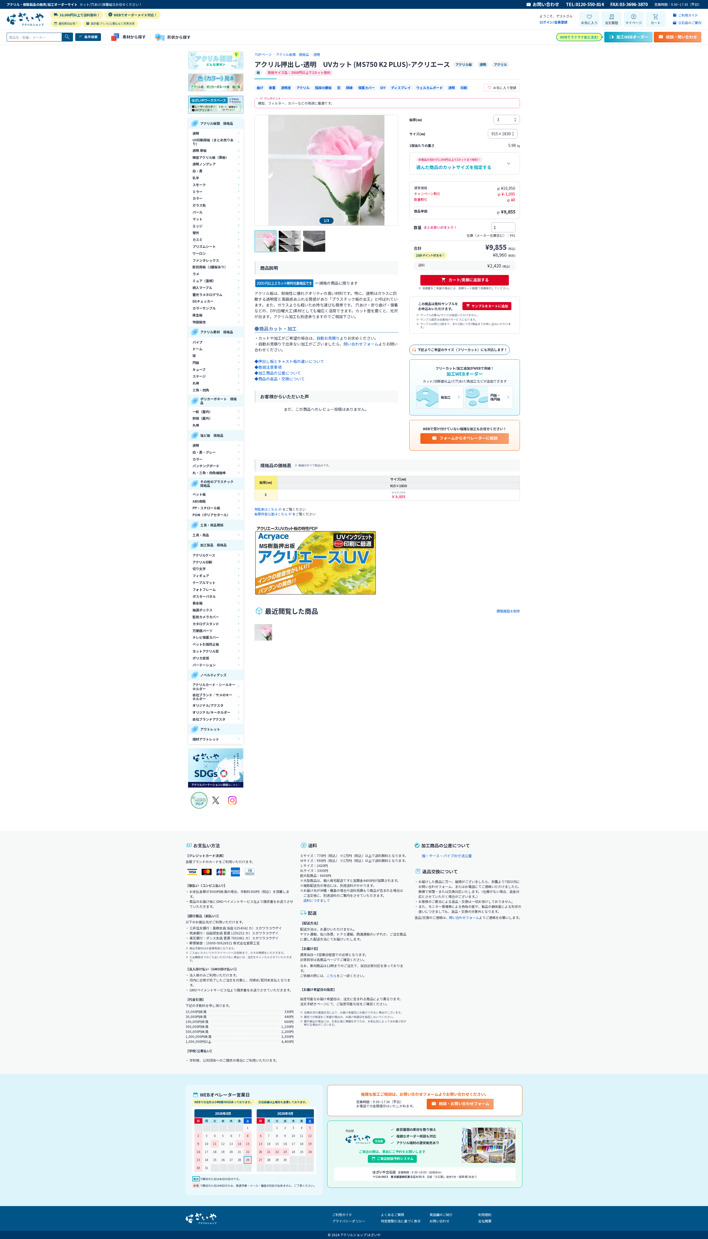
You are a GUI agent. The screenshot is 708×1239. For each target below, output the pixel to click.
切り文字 (199, 568)
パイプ (197, 342)
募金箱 (197, 603)
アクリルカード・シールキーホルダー (213, 686)
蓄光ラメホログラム (207, 294)
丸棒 (195, 383)
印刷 (463, 87)
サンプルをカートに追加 (490, 305)
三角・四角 (200, 390)
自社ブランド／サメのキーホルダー (212, 696)
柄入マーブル (202, 287)
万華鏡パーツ (202, 630)
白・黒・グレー (204, 452)
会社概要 (484, 1221)
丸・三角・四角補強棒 (209, 472)
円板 (195, 362)
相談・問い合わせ (681, 37)
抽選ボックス (202, 609)
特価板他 (199, 322)
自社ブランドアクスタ (208, 719)
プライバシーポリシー (348, 1221)
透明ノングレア (204, 164)
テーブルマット (203, 582)
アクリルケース (203, 555)
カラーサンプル (204, 308)
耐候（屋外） (202, 418)
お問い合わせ (546, 4)
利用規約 (484, 1214)
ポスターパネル (204, 596)
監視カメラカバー (205, 616)
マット (197, 219)
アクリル (302, 87)
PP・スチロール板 (206, 507)
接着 (272, 87)
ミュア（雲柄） (204, 280)
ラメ (195, 273)
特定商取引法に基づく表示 (401, 1221)
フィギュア (200, 575)
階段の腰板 (323, 87)
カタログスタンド (205, 623)
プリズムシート (204, 246)
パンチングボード (205, 465)
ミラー (197, 191)
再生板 (197, 315)
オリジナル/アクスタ (207, 705)
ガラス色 (199, 205)
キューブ (198, 369)
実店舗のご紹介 (441, 1214)
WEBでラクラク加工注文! (579, 37)
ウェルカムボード (429, 87)
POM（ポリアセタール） (211, 514)
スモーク (199, 184)
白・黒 (197, 170)
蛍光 (195, 232)
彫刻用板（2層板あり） (210, 266)
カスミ (197, 239)
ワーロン (199, 253)
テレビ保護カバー (205, 637)
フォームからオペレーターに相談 (468, 438)
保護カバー (366, 87)
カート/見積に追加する (469, 279)
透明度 (286, 87)
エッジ (197, 226)
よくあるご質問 (392, 1214)
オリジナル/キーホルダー (211, 712)
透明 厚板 (199, 150)
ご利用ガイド (342, 1214)
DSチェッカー (203, 301)
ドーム (197, 348)
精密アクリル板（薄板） (210, 157)
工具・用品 (200, 535)
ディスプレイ (401, 87)
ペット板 (199, 494)
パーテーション (204, 665)
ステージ (199, 376)
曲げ (260, 87)
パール (197, 212)
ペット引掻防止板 (205, 644)
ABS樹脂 (199, 501)
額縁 (349, 87)
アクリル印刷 (202, 562)
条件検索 (91, 36)
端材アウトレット (205, 739)
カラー (197, 198)
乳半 (195, 177)
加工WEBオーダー (632, 37)
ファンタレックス (205, 260)
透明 (195, 133)
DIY (383, 87)
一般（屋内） (202, 411)
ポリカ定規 (200, 658)
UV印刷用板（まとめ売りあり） (212, 141)
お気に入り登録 (504, 87)
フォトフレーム (204, 589)
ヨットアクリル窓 (205, 651)
